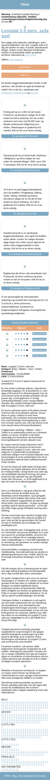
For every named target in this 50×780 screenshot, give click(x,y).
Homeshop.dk (20, 93)
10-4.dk (34, 93)
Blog (14, 776)
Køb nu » (25, 75)
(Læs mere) (30, 55)
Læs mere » (25, 67)
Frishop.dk (6, 93)
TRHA (25, 4)
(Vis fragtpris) (16, 60)
